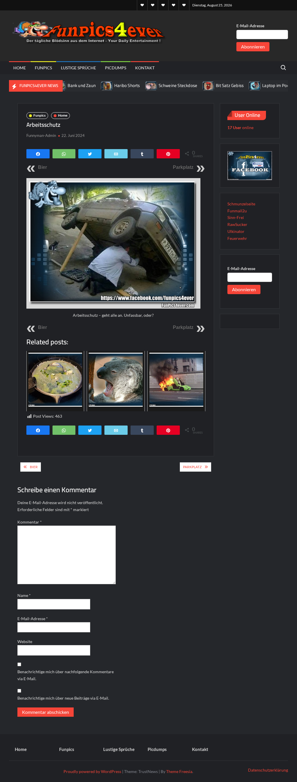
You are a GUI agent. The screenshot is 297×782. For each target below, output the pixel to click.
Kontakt (145, 67)
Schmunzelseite (241, 203)
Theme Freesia (179, 771)
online (240, 127)
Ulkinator (236, 231)
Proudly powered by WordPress (92, 771)
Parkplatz (183, 167)
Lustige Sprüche (78, 67)
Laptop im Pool (263, 85)
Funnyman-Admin (41, 135)
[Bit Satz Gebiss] (195, 85)
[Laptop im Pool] (242, 85)
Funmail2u (237, 210)
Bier (42, 167)
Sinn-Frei (235, 217)
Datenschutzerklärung (268, 769)
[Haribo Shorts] (94, 85)
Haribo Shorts (114, 85)
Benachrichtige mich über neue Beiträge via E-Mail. (63, 698)
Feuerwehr (237, 238)
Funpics (43, 67)
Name (24, 595)
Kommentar (29, 521)
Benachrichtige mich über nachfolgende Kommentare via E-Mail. (65, 675)
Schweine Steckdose (164, 85)
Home (19, 67)
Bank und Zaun (68, 85)
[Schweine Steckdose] (138, 85)
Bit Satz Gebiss (216, 85)
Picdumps (115, 67)
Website (24, 641)
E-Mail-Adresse (250, 25)
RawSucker (237, 224)
